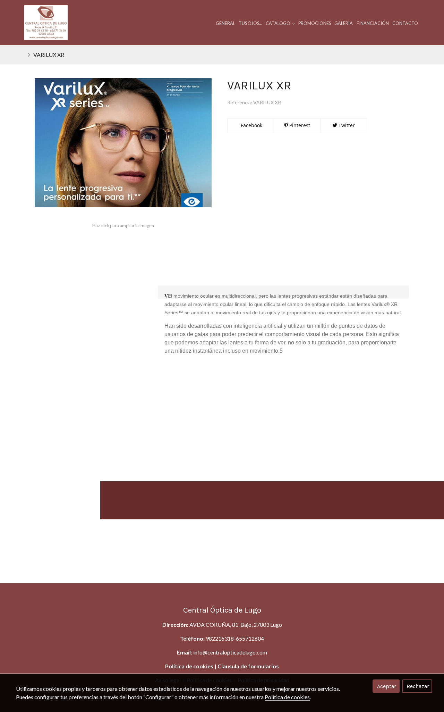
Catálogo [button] (278, 23)
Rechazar (418, 686)
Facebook (250, 125)
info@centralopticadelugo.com (230, 652)
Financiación (373, 23)
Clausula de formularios (248, 666)
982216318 (220, 638)
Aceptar (386, 686)
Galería (343, 23)
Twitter (346, 125)
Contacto (405, 23)
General (225, 23)
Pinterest (299, 125)
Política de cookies (189, 666)
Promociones (314, 23)
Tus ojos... (250, 23)
